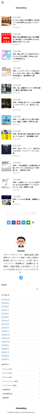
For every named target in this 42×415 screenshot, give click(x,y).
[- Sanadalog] (23, 222)
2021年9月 (5, 303)
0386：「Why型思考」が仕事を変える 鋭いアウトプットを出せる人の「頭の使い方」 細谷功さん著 (26, 168)
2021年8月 (5, 306)
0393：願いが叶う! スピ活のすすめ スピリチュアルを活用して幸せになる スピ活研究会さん (26, 56)
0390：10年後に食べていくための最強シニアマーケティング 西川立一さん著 (26, 105)
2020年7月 (5, 352)
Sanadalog (21, 8)
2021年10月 (5, 299)
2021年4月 (5, 320)
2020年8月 (5, 349)
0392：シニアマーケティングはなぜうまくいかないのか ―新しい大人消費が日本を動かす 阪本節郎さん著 (26, 73)
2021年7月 (5, 310)
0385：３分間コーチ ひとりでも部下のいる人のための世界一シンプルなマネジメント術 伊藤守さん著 (26, 185)
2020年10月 (5, 341)
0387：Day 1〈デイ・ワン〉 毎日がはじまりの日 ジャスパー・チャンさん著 (26, 151)
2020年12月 (5, 334)
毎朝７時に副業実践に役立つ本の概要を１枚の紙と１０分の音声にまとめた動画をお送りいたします (26, 39)
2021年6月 (5, 313)
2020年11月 (5, 338)
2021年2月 (5, 327)
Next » (33, 213)
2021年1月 (5, 331)
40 (27, 213)
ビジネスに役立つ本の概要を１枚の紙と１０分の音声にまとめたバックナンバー (26, 22)
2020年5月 (5, 359)
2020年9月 (5, 345)
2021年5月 (5, 317)
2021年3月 (5, 324)
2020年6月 (5, 356)
